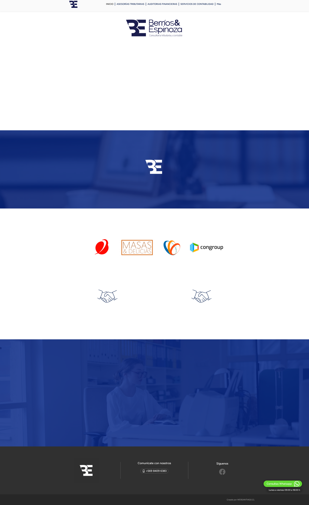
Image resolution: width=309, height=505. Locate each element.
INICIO (109, 4)
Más (219, 4)
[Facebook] (222, 472)
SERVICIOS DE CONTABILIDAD (197, 4)
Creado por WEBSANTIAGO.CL (241, 500)
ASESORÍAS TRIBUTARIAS (130, 4)
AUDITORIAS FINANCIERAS (162, 4)
